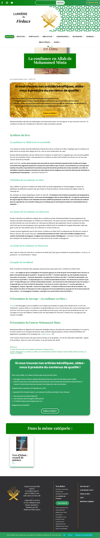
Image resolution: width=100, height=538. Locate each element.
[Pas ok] (98, 535)
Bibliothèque (44, 42)
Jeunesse (89, 37)
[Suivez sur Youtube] (12, 3)
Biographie (77, 37)
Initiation (21, 37)
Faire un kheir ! (50, 113)
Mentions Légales (87, 501)
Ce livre (12, 306)
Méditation (47, 37)
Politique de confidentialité (83, 535)
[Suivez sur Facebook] (2, 3)
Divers (56, 42)
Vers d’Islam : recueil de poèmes (20, 457)
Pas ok (70, 535)
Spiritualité (33, 37)
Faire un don (93, 2)
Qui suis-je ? (85, 486)
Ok (64, 535)
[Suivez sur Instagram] (7, 3)
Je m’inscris (62, 503)
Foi (34, 79)
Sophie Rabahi (18, 79)
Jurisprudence (62, 37)
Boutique (9, 36)
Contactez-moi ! (86, 490)
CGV (82, 498)
